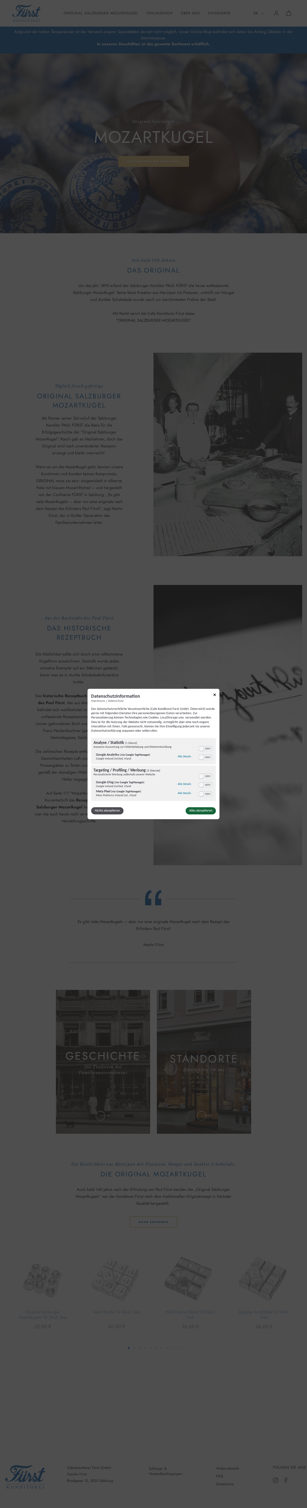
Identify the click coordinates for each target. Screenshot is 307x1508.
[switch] (205, 748)
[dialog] (153, 754)
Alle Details (184, 756)
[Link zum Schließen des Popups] (214, 695)
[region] (153, 770)
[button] (201, 749)
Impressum (98, 701)
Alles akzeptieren (200, 810)
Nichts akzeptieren (107, 810)
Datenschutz (116, 701)
